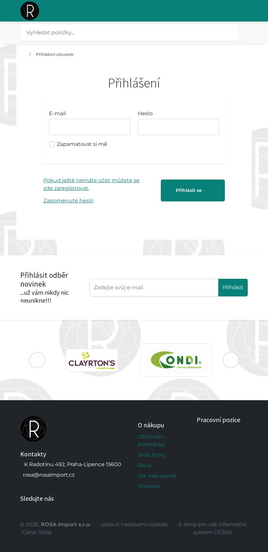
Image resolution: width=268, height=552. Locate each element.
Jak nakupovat (157, 476)
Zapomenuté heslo (68, 200)
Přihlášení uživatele (55, 54)
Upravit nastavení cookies (134, 524)
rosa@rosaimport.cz (49, 475)
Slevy (145, 465)
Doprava (148, 486)
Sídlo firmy (152, 455)
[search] (242, 32)
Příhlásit (233, 287)
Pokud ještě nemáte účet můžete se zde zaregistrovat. (91, 184)
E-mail (57, 113)
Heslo (145, 113)
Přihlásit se (189, 190)
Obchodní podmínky (151, 441)
